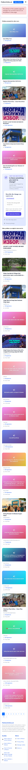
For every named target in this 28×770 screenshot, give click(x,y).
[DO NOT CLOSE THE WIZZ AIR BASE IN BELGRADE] (14, 117)
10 (3, 717)
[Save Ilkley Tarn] (14, 33)
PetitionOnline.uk (6, 2)
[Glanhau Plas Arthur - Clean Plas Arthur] (14, 95)
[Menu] (25, 2)
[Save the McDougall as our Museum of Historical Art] (14, 161)
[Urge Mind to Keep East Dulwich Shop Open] (14, 139)
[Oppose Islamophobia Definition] (14, 75)
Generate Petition (14, 214)
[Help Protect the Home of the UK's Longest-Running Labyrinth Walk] (14, 54)
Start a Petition (18, 2)
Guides (4, 736)
